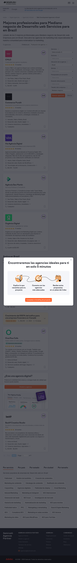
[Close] (71, 259)
